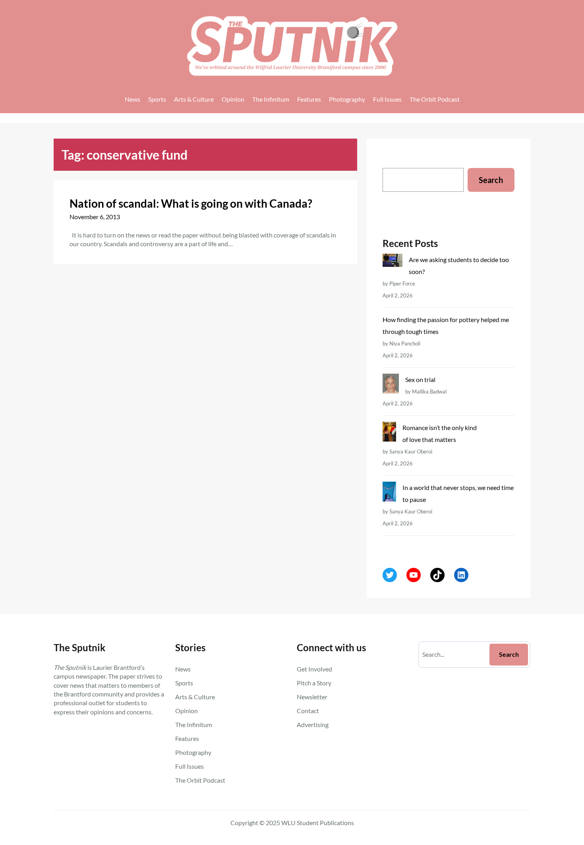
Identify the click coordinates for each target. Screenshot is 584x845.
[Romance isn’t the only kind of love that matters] (389, 433)
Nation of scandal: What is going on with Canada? (191, 203)
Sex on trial (420, 379)
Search (491, 180)
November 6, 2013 (95, 216)
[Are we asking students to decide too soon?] (392, 262)
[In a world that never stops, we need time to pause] (389, 493)
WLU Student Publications (317, 822)
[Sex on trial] (390, 385)
